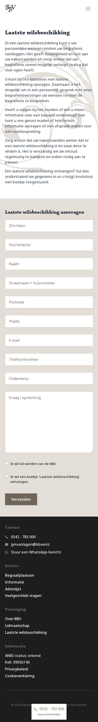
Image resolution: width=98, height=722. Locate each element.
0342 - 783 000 (23, 536)
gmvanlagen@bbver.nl (30, 544)
